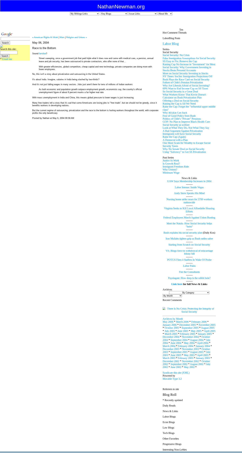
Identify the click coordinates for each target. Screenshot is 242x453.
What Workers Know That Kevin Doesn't (184, 94)
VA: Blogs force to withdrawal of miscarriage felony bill (189, 252)
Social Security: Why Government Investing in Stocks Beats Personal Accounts (187, 69)
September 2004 (179, 340)
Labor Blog (171, 44)
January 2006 (170, 324)
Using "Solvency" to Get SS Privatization (184, 152)
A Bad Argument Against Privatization (183, 131)
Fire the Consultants (189, 272)
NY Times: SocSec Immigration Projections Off (187, 76)
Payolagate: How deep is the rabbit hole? (189, 278)
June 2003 (176, 355)
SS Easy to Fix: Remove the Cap (180, 61)
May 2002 (189, 367)
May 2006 (168, 321)
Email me (7, 59)
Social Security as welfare (176, 124)
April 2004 (202, 343)
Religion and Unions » (76, 37)
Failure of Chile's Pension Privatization (183, 82)
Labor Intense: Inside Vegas (189, 187)
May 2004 (189, 343)
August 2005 (208, 327)
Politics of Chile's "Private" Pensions (182, 118)
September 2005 (190, 327)
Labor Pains (189, 265)
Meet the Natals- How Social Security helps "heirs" (189, 225)
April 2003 (202, 355)
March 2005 (171, 334)
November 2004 (190, 336)
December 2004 (171, 336)
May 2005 (196, 331)
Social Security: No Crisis (176, 55)
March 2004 (169, 346)
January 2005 (205, 334)
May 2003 (189, 355)
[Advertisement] (119, 23)
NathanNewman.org (121, 7)
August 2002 (196, 364)
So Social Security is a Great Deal (180, 91)
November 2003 (190, 349)
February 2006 (199, 321)
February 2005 (187, 334)
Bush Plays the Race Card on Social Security (186, 79)
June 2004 (176, 343)
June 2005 (182, 331)
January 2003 (203, 358)
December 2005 (187, 324)
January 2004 (203, 346)
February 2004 (185, 346)
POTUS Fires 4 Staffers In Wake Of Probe (189, 259)
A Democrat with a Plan (175, 140)
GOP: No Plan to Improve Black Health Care (186, 121)
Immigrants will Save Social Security (182, 133)
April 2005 (209, 331)
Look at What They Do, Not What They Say (186, 127)
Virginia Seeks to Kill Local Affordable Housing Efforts (189, 210)
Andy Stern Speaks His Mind (189, 193)
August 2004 (196, 340)
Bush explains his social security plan (182, 232)
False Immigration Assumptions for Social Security (189, 58)
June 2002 (176, 367)
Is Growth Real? (171, 163)
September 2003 (179, 352)
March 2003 (169, 358)
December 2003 (171, 349)
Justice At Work (171, 160)
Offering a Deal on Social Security (181, 100)
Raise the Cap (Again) (174, 136)
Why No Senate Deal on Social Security (183, 149)
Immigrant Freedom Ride (176, 166)
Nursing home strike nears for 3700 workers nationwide (189, 201)
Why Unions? (170, 169)
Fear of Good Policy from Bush (179, 115)
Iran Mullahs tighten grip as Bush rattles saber (189, 238)
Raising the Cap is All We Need (179, 103)
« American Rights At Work (45, 37)
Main (62, 37)
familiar (42, 53)
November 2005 (207, 324)
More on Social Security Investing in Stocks (185, 73)
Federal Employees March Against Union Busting (189, 217)
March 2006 (182, 321)
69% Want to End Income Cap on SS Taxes (185, 88)
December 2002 (171, 361)
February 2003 (185, 358)
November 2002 (190, 361)
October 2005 (172, 327)
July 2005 (170, 331)
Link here (176, 284)
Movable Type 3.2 (172, 378)
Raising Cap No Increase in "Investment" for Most (189, 64)
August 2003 (196, 352)
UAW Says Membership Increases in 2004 (189, 181)
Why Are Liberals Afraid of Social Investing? (186, 85)
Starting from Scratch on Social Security (189, 244)
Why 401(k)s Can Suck (175, 112)
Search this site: (8, 49)
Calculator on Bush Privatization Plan (182, 97)
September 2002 (179, 364)
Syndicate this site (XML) (176, 372)
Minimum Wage (171, 172)
